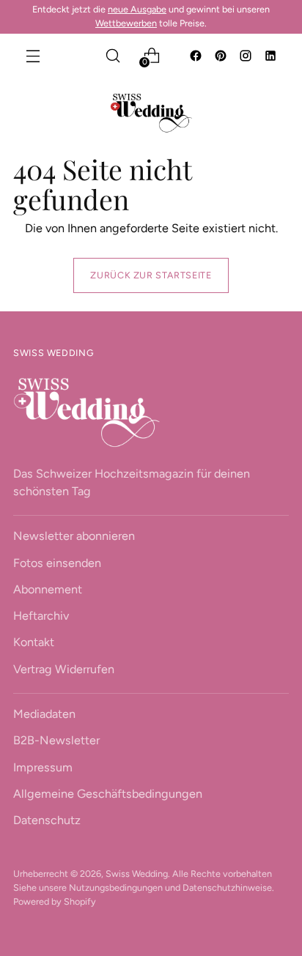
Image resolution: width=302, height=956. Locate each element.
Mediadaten (44, 714)
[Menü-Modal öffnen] (33, 55)
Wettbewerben (126, 23)
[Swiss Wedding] (151, 113)
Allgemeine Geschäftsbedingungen (107, 794)
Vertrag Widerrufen (63, 669)
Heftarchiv (41, 616)
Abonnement (47, 589)
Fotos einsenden (57, 563)
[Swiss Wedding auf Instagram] (247, 57)
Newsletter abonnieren (74, 536)
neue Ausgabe (137, 9)
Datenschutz (47, 820)
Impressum (43, 767)
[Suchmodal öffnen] (112, 55)
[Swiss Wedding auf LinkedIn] (272, 57)
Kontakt (33, 642)
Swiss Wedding (137, 873)
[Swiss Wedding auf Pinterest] (222, 57)
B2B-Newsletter (56, 740)
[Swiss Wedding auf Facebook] (197, 57)
